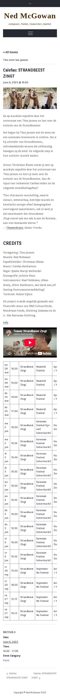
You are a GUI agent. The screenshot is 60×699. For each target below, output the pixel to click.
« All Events (10, 52)
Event (6, 660)
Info (5, 322)
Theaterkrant (14, 227)
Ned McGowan (30, 15)
